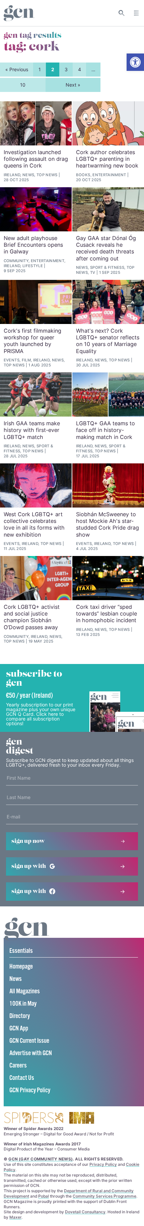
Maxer (15, 1217)
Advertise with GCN (30, 1053)
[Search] (122, 13)
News (15, 979)
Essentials (21, 951)
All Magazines (24, 991)
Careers (18, 1066)
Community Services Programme (104, 1196)
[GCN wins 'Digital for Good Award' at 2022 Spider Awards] (33, 1118)
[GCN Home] (19, 13)
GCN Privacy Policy (29, 1090)
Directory (19, 1016)
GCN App (18, 1028)
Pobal (43, 1196)
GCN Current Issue (29, 1041)
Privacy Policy (103, 1164)
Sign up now (28, 841)
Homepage (21, 967)
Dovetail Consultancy (85, 1211)
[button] (135, 62)
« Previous (16, 69)
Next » (73, 85)
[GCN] (27, 935)
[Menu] (136, 13)
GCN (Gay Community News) (40, 1158)
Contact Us (21, 1078)
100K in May (23, 1004)
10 (22, 85)
